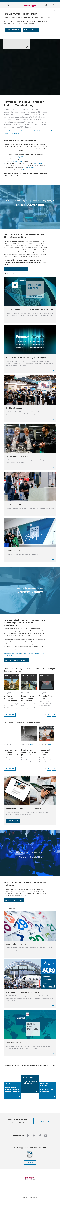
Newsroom (14, 656)
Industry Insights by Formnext (16, 660)
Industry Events (40, 131)
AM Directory (31, 167)
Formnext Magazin (27, 653)
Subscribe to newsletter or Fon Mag (45, 1121)
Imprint (21, 1194)
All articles (9, 714)
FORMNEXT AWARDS (13, 29)
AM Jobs (16, 133)
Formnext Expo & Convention (15, 269)
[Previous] (49, 715)
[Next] (54, 715)
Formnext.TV (37, 653)
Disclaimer (37, 1194)
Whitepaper (7, 653)
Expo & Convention (11, 131)
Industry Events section (14, 900)
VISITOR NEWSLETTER (31, 29)
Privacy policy (29, 1194)
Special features (16, 653)
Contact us (30, 1162)
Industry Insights (26, 131)
